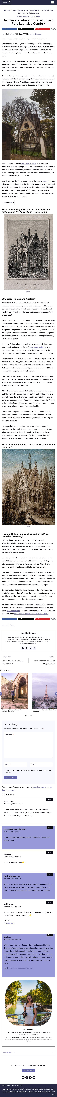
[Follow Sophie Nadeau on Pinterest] (34, 648)
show (11, 203)
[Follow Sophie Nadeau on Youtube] (30, 648)
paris (11, 625)
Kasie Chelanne (11, 876)
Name (8, 764)
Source (28, 291)
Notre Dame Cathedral (37, 347)
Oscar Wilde (47, 181)
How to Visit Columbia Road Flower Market (12, 660)
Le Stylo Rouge (9, 923)
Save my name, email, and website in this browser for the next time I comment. (29, 771)
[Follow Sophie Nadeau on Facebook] (22, 648)
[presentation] (14, 691)
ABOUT (3, 1085)
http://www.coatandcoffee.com (21, 968)
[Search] (52, 1052)
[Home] (4, 10)
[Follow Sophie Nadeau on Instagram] (26, 648)
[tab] (25, 715)
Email (33, 764)
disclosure (36, 39)
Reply (49, 799)
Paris (38, 17)
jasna (6, 854)
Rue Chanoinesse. (13, 611)
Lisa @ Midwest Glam (13, 829)
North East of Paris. (28, 164)
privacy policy (29, 39)
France (19, 17)
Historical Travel (29, 17)
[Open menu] (52, 2)
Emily (6, 937)
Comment (9, 735)
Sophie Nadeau (35, 34)
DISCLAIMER (19, 1085)
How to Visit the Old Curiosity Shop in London (44, 660)
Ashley (7, 904)
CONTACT (14, 1085)
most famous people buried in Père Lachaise (31, 614)
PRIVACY (8, 1085)
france (5, 625)
